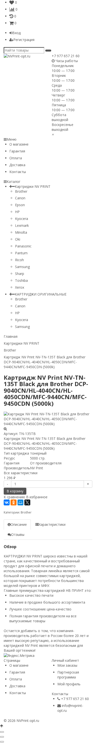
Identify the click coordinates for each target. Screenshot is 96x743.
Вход (16, 32)
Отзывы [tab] (17, 534)
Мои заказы (67, 665)
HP (17, 211)
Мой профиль (68, 684)
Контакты (17, 171)
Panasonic (23, 246)
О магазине (19, 144)
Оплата (15, 158)
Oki (17, 239)
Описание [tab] (19, 524)
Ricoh (19, 259)
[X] (27, 502)
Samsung (22, 266)
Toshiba (21, 280)
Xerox (19, 287)
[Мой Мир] (20, 502)
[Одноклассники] (13, 502)
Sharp (19, 273)
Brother (21, 191)
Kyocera (21, 218)
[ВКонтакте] (7, 502)
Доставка (17, 164)
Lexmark (22, 225)
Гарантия (17, 151)
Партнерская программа (68, 674)
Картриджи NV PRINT (32, 186)
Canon (20, 198)
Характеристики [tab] (52, 524)
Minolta (21, 232)
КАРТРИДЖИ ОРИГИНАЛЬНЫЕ (40, 294)
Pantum (21, 253)
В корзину (15, 491)
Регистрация (23, 39)
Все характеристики (20, 473)
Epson (20, 205)
